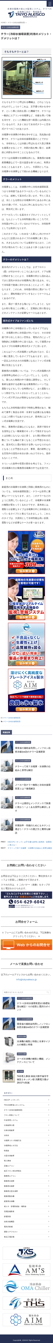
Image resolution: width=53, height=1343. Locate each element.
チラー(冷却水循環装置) (12, 718)
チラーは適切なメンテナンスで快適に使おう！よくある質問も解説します (33, 807)
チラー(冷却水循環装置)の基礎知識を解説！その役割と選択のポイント (33, 1006)
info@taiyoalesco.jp (26, 979)
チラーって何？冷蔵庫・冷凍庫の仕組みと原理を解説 (30, 848)
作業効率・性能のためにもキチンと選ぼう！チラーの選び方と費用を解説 (33, 829)
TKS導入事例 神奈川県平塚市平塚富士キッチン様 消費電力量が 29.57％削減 (33, 1079)
